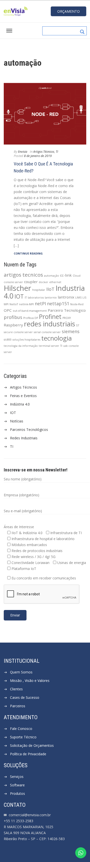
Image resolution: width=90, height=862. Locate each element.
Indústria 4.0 (20, 404)
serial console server (47, 332)
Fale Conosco (21, 728)
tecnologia (56, 338)
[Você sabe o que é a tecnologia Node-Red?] (45, 114)
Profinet (50, 316)
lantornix (51, 297)
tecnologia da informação (21, 346)
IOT (19, 296)
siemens (71, 331)
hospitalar (38, 290)
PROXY (66, 318)
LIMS (78, 297)
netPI (40, 303)
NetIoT (14, 304)
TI (61, 346)
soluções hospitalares (26, 339)
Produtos (17, 793)
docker (43, 282)
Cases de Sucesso (24, 697)
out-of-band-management (30, 310)
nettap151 (58, 303)
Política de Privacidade (28, 754)
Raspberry (13, 324)
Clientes (16, 689)
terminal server (49, 346)
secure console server (18, 332)
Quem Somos (21, 672)
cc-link (66, 275)
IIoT (50, 289)
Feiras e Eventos (23, 395)
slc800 (8, 339)
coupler (31, 281)
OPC (8, 310)
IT (26, 297)
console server (13, 282)
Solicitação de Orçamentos (32, 745)
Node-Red (77, 304)
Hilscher (17, 288)
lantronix (66, 297)
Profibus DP (30, 318)
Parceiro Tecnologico (67, 310)
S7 (77, 325)
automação (51, 275)
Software (17, 785)
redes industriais (49, 323)
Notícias (16, 421)
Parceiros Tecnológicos (29, 429)
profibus (13, 317)
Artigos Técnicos (23, 387)
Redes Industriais (24, 438)
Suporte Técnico (23, 737)
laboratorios (36, 297)
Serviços (17, 776)
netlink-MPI (26, 304)
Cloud (76, 275)
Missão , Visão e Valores (30, 680)
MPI (6, 304)
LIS (84, 297)
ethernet (55, 282)
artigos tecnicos (23, 274)
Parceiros (17, 706)
